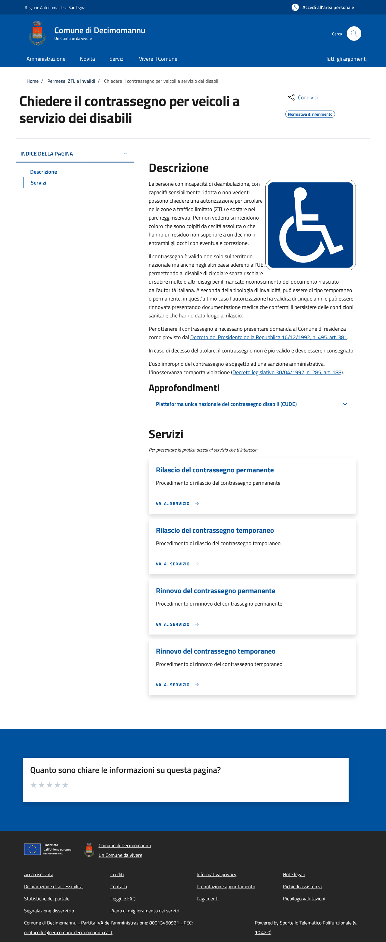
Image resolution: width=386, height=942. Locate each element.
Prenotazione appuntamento (226, 886)
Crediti (117, 874)
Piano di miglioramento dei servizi (144, 910)
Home (33, 81)
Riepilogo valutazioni (304, 898)
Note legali (294, 874)
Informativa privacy (216, 874)
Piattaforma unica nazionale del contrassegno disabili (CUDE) (226, 404)
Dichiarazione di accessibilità (53, 886)
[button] (322, 7)
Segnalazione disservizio (49, 910)
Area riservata (38, 874)
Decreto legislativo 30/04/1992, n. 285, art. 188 (287, 372)
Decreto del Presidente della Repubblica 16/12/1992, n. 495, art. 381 (268, 337)
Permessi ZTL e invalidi (71, 81)
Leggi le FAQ (123, 898)
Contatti (118, 886)
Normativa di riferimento (310, 113)
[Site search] (354, 33)
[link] (179, 503)
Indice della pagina (47, 153)
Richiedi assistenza (302, 886)
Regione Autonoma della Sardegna (55, 7)
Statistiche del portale (46, 898)
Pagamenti (208, 898)
